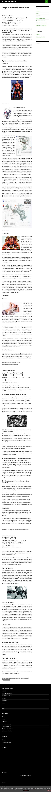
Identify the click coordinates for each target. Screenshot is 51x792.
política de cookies (31, 789)
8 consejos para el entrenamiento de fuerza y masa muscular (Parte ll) (16, 376)
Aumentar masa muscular (9, 1)
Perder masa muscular (40, 20)
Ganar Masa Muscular (7, 15)
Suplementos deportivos (41, 25)
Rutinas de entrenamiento (8, 370)
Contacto (38, 34)
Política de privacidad (40, 37)
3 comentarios (15, 25)
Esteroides (38, 15)
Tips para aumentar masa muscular (10, 364)
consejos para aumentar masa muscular (11, 362)
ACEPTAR (26, 790)
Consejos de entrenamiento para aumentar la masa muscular (14, 542)
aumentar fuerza (6, 529)
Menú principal (49, 1)
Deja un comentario (16, 547)
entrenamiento (25, 678)
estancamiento (6, 679)
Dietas (37, 13)
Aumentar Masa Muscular (7, 688)
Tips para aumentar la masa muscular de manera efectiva (14, 20)
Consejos (38, 11)
